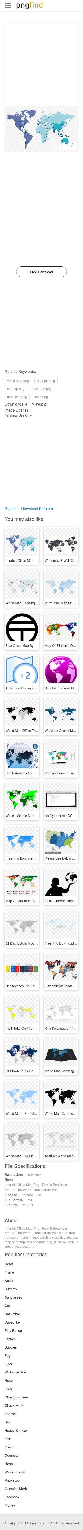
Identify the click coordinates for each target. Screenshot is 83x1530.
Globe (9, 1446)
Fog (7, 1355)
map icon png (17, 396)
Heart (9, 1263)
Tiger (8, 1363)
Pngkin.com (14, 1480)
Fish (8, 1438)
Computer (12, 1455)
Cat (7, 1305)
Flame (9, 1272)
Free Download (41, 271)
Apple (9, 1280)
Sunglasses (13, 1297)
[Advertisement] (41, 64)
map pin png (46, 380)
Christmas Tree (16, 1397)
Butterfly (11, 1288)
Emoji (9, 1388)
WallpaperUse (15, 1372)
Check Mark (14, 1405)
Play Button (13, 1330)
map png (41, 396)
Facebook (12, 1496)
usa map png (42, 388)
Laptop (10, 1338)
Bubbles (11, 1347)
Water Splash (15, 1471)
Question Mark (16, 1488)
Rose (9, 1380)
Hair (8, 1421)
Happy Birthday (16, 1430)
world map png (18, 380)
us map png (15, 388)
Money (10, 1505)
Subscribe (12, 1322)
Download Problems (38, 508)
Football (10, 1413)
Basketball (12, 1313)
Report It (11, 508)
